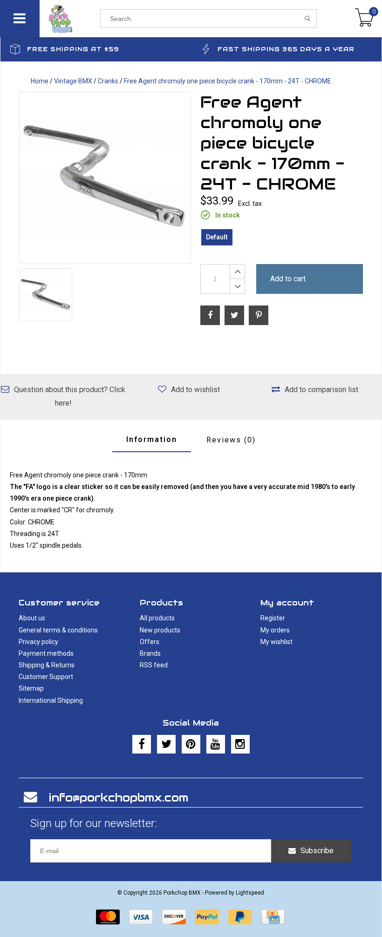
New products (160, 630)
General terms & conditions (58, 630)
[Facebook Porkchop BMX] (141, 744)
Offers (149, 641)
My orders (275, 630)
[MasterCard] (108, 917)
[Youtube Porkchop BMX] (215, 744)
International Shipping (51, 700)
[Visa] (141, 917)
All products (157, 618)
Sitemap (31, 688)
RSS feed (154, 665)
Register (272, 618)
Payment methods (46, 653)
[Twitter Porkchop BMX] (166, 744)
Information (151, 439)
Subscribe (317, 850)
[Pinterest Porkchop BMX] (191, 744)
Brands (150, 653)
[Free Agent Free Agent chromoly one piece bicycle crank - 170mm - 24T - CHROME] (105, 177)
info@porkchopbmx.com (118, 797)
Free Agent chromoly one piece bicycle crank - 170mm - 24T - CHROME (227, 81)
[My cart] (364, 18)
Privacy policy (38, 641)
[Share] (210, 315)
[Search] (308, 18)
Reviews (231, 439)
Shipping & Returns (47, 665)
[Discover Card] (174, 917)
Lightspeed (250, 892)
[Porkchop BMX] (70, 19)
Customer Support (46, 676)
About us (32, 618)
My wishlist (276, 641)
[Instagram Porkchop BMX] (240, 744)
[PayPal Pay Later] (240, 917)
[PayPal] (207, 917)
